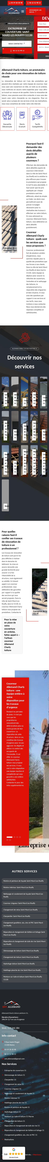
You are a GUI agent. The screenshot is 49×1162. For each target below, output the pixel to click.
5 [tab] (7, 840)
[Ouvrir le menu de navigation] (23, 11)
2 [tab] (14, 837)
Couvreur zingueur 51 (13, 1089)
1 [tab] (9, 837)
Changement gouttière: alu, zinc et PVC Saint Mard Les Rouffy (23, 924)
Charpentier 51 (10, 1080)
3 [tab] (17, 837)
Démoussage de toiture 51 (15, 1075)
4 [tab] (20, 837)
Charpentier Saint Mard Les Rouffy (16, 916)
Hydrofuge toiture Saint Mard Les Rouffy (19, 964)
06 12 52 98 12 (35, 3)
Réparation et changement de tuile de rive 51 (22, 1126)
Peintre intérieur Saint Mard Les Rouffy (18, 888)
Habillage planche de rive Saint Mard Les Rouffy (22, 970)
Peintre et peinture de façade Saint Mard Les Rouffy (23, 881)
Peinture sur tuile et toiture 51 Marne (19, 1117)
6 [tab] (10, 840)
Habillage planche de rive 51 (16, 1103)
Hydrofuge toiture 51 (13, 1112)
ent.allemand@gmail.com (15, 1059)
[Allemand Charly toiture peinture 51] (12, 14)
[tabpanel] (15, 735)
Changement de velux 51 (14, 1084)
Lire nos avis (13, 1157)
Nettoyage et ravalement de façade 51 (19, 1094)
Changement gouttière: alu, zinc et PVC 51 (21, 1135)
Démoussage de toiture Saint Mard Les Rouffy (21, 951)
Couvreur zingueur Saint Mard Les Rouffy (19, 903)
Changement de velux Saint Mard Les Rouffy (20, 910)
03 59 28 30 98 (16, 3)
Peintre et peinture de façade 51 (17, 1107)
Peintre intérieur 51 (17, 435)
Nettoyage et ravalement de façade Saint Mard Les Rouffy (23, 895)
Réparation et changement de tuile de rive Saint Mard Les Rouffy (24, 943)
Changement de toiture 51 (15, 1121)
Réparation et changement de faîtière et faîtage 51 (24, 1130)
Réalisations (9, 1140)
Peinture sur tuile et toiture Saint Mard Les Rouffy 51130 (22, 978)
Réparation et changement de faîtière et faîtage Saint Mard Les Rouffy (24, 933)
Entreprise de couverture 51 (15, 1071)
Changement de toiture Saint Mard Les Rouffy (21, 957)
